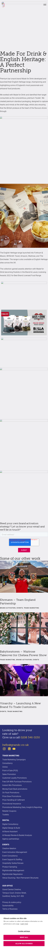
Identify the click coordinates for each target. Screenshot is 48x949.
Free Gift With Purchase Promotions (17, 782)
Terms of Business (9, 909)
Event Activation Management (14, 852)
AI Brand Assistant (9, 831)
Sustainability (8, 905)
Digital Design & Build (11, 828)
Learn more (24, 924)
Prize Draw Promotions (11, 796)
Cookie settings (24, 931)
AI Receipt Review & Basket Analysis (17, 835)
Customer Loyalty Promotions (14, 778)
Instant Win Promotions (12, 785)
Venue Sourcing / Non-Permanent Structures (20, 878)
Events (5, 844)
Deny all (24, 937)
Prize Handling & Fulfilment (13, 800)
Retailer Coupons (9, 811)
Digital (5, 820)
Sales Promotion (9, 774)
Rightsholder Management (13, 870)
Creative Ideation (9, 848)
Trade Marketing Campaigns (14, 759)
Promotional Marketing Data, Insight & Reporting (22, 807)
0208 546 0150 (30, 737)
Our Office (7, 886)
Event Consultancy (10, 856)
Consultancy (7, 763)
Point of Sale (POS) (10, 770)
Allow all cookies (24, 943)
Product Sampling (9, 867)
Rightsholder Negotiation (12, 874)
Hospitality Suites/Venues (12, 863)
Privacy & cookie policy (11, 902)
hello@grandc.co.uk (15, 745)
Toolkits (5, 815)
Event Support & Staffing (12, 859)
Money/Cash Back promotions (14, 789)
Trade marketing (10, 756)
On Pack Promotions (10, 792)
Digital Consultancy (10, 824)
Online (5, 767)
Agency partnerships (10, 839)
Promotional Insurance (11, 804)
